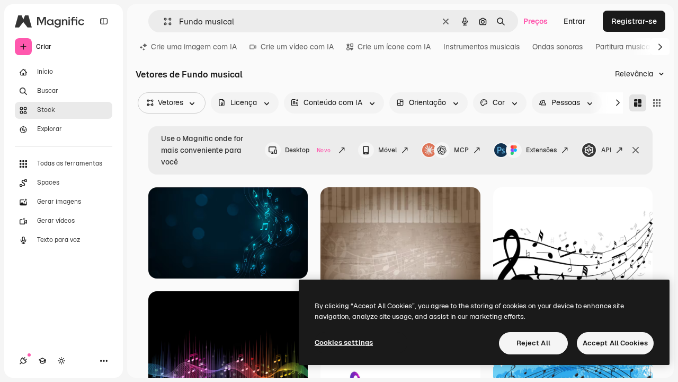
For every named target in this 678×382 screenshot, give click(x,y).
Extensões (541, 150)
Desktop (308, 150)
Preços (535, 21)
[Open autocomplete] (163, 21)
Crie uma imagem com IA (194, 46)
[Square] (656, 102)
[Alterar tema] (61, 360)
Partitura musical (623, 46)
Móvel (387, 150)
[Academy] (42, 360)
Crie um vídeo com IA (297, 46)
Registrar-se (634, 21)
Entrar (575, 21)
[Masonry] (637, 102)
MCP (461, 150)
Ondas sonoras (557, 46)
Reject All (533, 343)
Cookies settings (344, 342)
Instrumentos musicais (481, 46)
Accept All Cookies (615, 343)
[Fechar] (635, 150)
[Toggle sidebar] (103, 21)
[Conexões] (23, 360)
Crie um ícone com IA (394, 46)
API (606, 150)
